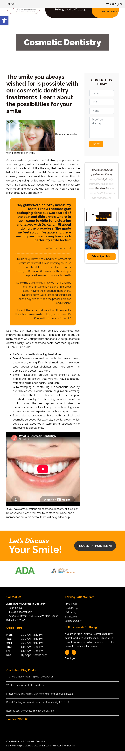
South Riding (71, 608)
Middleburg (70, 612)
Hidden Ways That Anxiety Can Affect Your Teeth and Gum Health (39, 693)
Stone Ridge (71, 604)
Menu (10, 4)
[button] (4, 20)
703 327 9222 (114, 4)
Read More (54, 354)
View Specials (101, 275)
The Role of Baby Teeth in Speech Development (30, 676)
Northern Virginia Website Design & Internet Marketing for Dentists (41, 745)
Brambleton (71, 616)
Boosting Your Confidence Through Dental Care (30, 710)
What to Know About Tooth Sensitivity (25, 685)
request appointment (109, 9)
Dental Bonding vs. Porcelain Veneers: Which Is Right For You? (37, 702)
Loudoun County (73, 621)
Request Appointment (95, 546)
